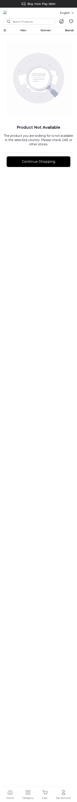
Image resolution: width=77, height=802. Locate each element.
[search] (61, 21)
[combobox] (67, 13)
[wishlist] (71, 21)
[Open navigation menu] (4, 30)
